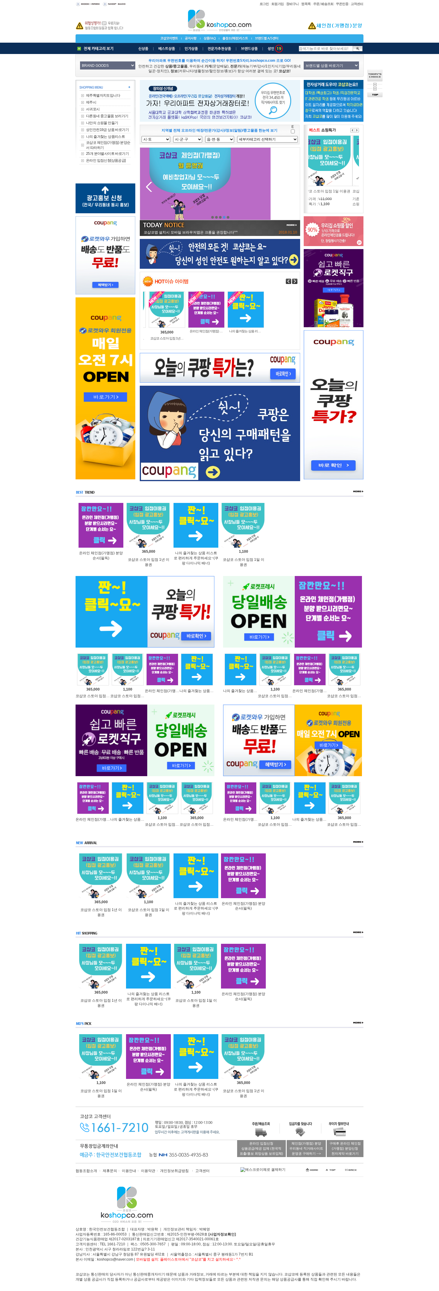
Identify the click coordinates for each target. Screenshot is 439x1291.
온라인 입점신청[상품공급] (106, 160)
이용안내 (129, 1171)
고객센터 (202, 1171)
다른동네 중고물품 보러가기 (107, 116)
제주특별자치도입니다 (103, 95)
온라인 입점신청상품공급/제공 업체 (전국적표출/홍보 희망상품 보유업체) (261, 1148)
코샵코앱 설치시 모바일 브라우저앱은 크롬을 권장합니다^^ (191, 232)
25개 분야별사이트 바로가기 (107, 154)
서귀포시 (93, 109)
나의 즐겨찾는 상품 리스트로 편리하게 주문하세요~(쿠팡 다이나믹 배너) (196, 558)
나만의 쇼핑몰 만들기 (102, 123)
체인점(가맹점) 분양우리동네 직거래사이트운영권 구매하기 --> (306, 1148)
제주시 (91, 102)
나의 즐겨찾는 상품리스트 (105, 137)
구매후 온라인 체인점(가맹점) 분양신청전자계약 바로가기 (345, 1148)
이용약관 (148, 1171)
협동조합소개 (86, 1171)
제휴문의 (110, 1171)
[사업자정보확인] (222, 1234)
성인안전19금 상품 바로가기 (107, 130)
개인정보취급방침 (174, 1171)
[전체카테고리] (97, 48)
